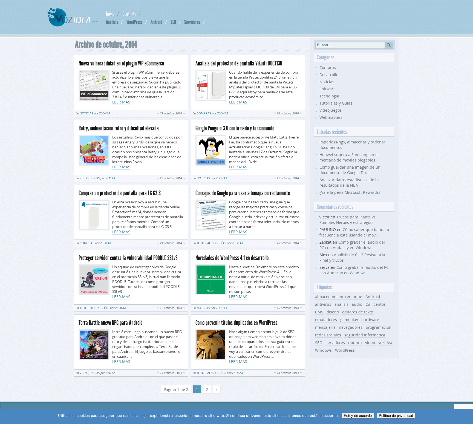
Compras (204, 113)
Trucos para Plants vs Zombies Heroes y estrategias (347, 219)
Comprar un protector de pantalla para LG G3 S (120, 193)
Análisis (112, 22)
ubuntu (355, 342)
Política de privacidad (396, 416)
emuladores (326, 319)
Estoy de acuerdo (358, 416)
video (370, 342)
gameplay (349, 319)
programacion (378, 327)
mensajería (325, 327)
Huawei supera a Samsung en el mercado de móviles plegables (349, 157)
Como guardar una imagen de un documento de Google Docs (349, 170)
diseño (333, 312)
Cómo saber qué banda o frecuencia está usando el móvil (354, 232)
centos (380, 304)
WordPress (134, 22)
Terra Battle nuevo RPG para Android (111, 323)
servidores (335, 342)
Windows (323, 350)
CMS (319, 312)
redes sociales (328, 335)
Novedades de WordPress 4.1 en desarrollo (232, 258)
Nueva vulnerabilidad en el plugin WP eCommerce (121, 63)
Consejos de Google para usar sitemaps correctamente (242, 193)
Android (156, 22)
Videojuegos (90, 178)
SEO (173, 22)
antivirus (323, 304)
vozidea (385, 342)
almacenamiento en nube (338, 296)
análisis (341, 304)
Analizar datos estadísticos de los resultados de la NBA (349, 182)
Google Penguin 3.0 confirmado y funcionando (234, 128)
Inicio (110, 13)
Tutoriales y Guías (211, 243)
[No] (466, 416)
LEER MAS (121, 102)
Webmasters (330, 117)
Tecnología (329, 96)
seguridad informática (364, 335)
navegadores (350, 327)
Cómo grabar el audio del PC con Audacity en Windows (352, 245)
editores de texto (357, 312)
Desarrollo (328, 74)
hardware (370, 319)
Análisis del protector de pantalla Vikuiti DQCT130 (238, 63)
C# (367, 304)
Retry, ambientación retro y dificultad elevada (119, 128)
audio (357, 304)
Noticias (86, 113)
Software (327, 88)
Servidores (192, 22)
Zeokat (104, 113)
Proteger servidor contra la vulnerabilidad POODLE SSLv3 (128, 258)
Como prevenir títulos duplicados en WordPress (236, 323)
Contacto (129, 13)
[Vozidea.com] (72, 25)
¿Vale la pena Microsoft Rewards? (349, 192)
